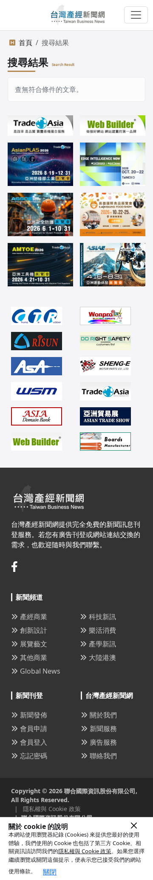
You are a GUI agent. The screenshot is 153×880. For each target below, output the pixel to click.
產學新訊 (102, 644)
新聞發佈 (33, 715)
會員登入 (33, 742)
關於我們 (103, 715)
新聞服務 (103, 728)
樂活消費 (102, 630)
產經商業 (33, 616)
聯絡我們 (103, 755)
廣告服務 (103, 742)
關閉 (50, 872)
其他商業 (33, 657)
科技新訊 (102, 616)
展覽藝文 (33, 644)
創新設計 (33, 630)
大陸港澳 (102, 657)
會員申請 (33, 728)
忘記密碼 (33, 755)
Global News (40, 671)
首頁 (25, 42)
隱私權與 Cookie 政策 (84, 851)
